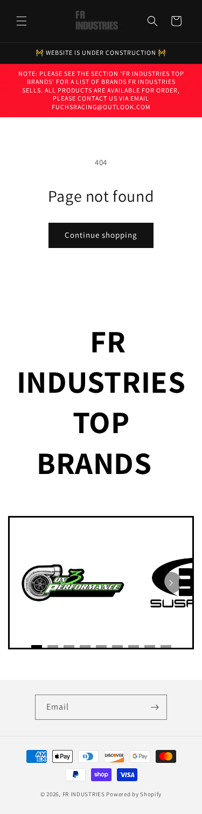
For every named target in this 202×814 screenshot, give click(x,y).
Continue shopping (101, 235)
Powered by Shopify (134, 794)
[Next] (171, 582)
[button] (21, 21)
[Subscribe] (154, 707)
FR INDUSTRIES (83, 794)
